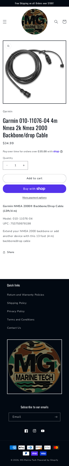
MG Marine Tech (28, 460)
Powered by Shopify (47, 460)
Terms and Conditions (20, 319)
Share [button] (10, 252)
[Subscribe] (56, 417)
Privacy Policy (16, 311)
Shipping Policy (17, 303)
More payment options (34, 197)
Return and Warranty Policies (25, 294)
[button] (5, 22)
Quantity (8, 158)
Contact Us (14, 328)
